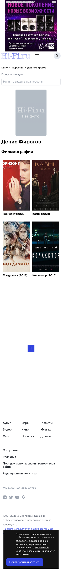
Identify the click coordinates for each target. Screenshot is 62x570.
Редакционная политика (20, 473)
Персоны (17, 67)
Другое (45, 436)
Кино (4, 67)
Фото (6, 436)
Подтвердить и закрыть (24, 562)
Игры (25, 423)
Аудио (7, 423)
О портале (10, 450)
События (28, 436)
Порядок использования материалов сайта (29, 465)
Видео (7, 429)
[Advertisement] (28, 308)
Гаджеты (46, 423)
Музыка (45, 429)
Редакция (9, 457)
